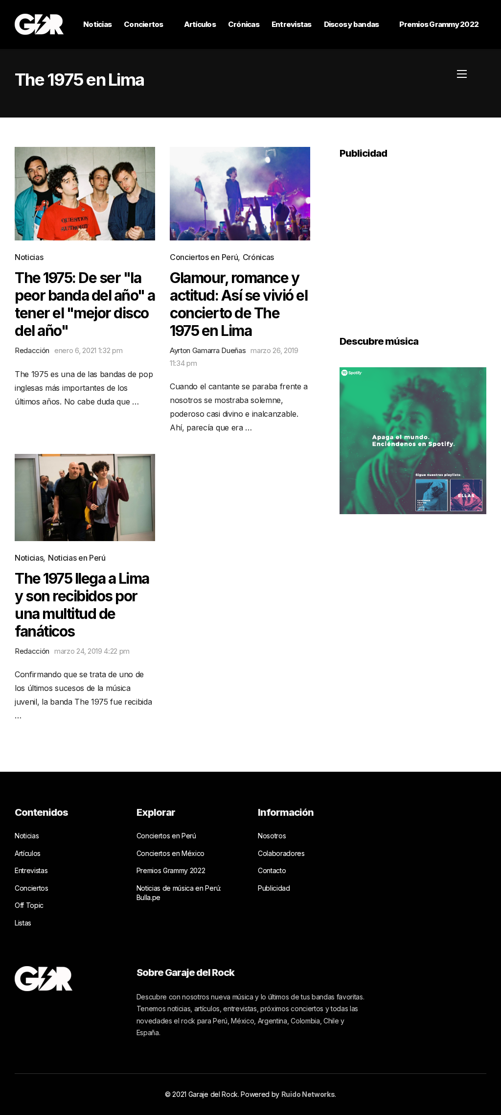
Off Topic (29, 905)
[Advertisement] (413, 240)
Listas (23, 923)
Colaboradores (281, 853)
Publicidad (274, 888)
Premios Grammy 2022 (438, 24)
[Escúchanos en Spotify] (413, 440)
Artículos (200, 24)
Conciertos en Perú (204, 257)
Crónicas (243, 24)
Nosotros (272, 835)
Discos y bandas (351, 24)
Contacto (272, 870)
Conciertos (143, 24)
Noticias (97, 24)
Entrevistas (292, 24)
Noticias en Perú (77, 558)
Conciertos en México (171, 853)
